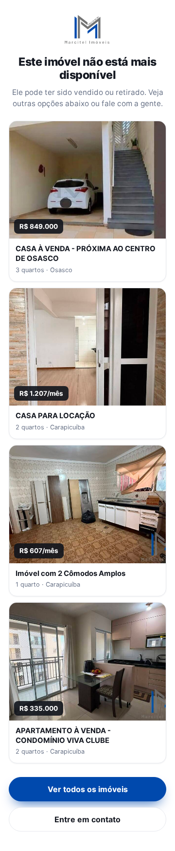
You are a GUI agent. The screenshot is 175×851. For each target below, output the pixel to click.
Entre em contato (87, 819)
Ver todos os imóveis (88, 789)
